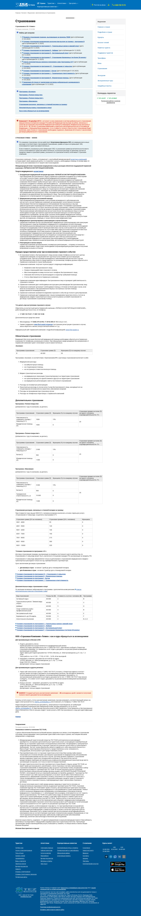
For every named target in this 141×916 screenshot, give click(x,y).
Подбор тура (19, 848)
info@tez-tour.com (25, 896)
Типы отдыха (19, 853)
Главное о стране (104, 27)
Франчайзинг (45, 856)
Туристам (50, 3)
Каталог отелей (103, 42)
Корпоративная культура (90, 864)
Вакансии (85, 853)
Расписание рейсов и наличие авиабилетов (110, 102)
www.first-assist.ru (72, 330)
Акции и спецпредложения (23, 850)
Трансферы (102, 58)
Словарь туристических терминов (26, 874)
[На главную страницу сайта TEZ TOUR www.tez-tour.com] (21, 5)
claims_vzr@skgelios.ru (43, 702)
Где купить (73, 3)
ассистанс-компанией (79, 159)
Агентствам (61, 3)
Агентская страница (47, 848)
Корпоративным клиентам (47, 7)
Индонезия (31, 13)
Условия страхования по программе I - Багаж (39, 71)
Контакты (86, 856)
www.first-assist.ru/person (43, 324)
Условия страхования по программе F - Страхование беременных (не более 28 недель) (54, 57)
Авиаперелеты (19, 858)
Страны (42, 3)
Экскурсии (101, 75)
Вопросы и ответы (46, 861)
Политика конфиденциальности (50, 907)
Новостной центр (88, 850)
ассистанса (38, 171)
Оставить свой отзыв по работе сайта (52, 909)
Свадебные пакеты (104, 86)
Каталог (24, 13)
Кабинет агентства (46, 850)
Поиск (32, 5)
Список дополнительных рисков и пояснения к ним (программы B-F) (48, 62)
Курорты (101, 37)
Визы (99, 63)
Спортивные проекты (64, 856)
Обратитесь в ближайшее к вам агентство (74, 888)
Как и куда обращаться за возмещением (34, 111)
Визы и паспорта (20, 861)
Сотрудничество (46, 853)
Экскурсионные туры (105, 81)
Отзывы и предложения (22, 871)
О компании (86, 848)
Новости (18, 869)
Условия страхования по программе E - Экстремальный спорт (46, 53)
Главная (17, 13)
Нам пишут (44, 864)
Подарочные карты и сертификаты (68, 850)
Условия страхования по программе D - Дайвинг (40, 50)
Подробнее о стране (105, 32)
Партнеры (86, 861)
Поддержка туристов (105, 53)
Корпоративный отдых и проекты (67, 848)
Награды (85, 858)
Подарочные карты (21, 877)
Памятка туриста (104, 48)
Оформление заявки (63, 853)
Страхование (102, 68)
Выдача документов (21, 866)
